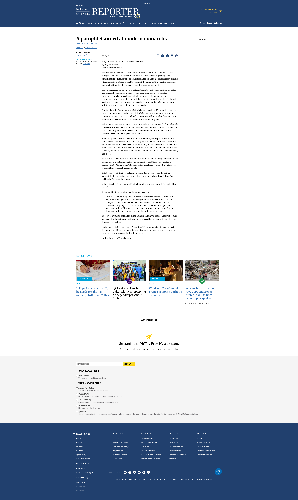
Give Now (116, 439)
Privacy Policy (203, 447)
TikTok (148, 472)
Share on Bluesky (158, 55)
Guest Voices (84, 279)
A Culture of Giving (121, 447)
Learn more (86, 64)
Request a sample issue (150, 459)
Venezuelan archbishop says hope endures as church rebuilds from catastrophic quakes (200, 293)
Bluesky (125, 472)
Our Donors (117, 459)
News (89, 23)
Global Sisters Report (163, 23)
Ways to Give (118, 451)
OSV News (206, 303)
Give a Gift (145, 447)
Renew (209, 23)
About (199, 439)
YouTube (139, 472)
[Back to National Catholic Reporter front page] (108, 13)
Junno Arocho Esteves (194, 303)
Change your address (177, 455)
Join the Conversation (84, 59)
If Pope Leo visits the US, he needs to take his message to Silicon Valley (92, 292)
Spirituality (131, 23)
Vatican (98, 23)
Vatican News (157, 279)
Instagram (143, 472)
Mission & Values (204, 443)
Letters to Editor (175, 451)
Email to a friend (172, 55)
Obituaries (80, 486)
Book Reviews (91, 44)
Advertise (80, 491)
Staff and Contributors (206, 451)
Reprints (172, 459)
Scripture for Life (83, 459)
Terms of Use (132, 479)
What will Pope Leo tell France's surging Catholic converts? (165, 292)
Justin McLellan (155, 300)
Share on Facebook (162, 55)
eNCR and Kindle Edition (151, 455)
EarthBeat (144, 23)
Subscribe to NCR (148, 439)
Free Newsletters (148, 451)
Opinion (118, 23)
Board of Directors (204, 455)
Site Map (149, 479)
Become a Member (120, 443)
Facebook (134, 472)
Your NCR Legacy (120, 455)
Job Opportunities (176, 447)
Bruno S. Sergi (81, 300)
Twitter (129, 472)
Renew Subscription (149, 443)
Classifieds (80, 482)
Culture (108, 23)
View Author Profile (82, 55)
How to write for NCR (177, 443)
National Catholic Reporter (218, 471)
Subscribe (218, 23)
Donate (202, 23)
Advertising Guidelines (120, 479)
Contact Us (173, 439)
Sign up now (212, 12)
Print (176, 55)
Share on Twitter (167, 55)
